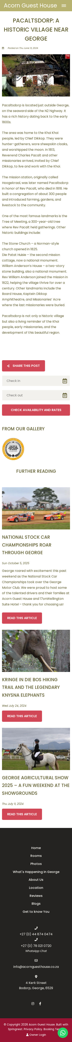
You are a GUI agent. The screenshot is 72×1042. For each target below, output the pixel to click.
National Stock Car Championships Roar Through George (26, 545)
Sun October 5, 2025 (15, 563)
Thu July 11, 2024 (13, 804)
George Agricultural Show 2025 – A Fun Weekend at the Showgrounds (36, 785)
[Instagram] (33, 1003)
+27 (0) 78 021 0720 (36, 946)
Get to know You (36, 911)
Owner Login (37, 1035)
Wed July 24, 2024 (14, 706)
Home (36, 848)
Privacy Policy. (33, 1029)
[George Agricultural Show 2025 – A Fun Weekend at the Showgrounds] (36, 748)
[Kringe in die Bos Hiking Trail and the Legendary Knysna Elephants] (36, 650)
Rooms (36, 855)
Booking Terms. (54, 1029)
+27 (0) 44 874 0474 (36, 934)
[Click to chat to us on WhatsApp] (63, 1033)
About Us (36, 879)
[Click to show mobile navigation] (65, 5)
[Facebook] (40, 1003)
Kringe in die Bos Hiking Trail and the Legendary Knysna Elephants (31, 687)
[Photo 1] (13, 449)
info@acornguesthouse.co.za (36, 966)
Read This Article (22, 618)
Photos (36, 863)
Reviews (36, 895)
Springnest (15, 1029)
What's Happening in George (36, 872)
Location (36, 887)
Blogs (36, 903)
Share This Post (26, 365)
